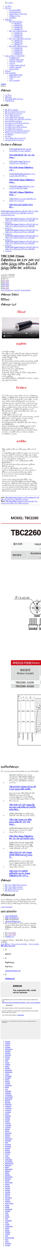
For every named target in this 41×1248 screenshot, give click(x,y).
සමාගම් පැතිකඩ (15, 10)
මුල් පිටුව (8, 6)
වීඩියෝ (8, 71)
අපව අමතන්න (10, 73)
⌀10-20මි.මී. (17, 23)
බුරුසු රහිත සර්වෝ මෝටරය (15, 138)
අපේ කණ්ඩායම (15, 12)
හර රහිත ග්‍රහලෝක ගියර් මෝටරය (17, 130)
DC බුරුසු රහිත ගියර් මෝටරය (20, 38)
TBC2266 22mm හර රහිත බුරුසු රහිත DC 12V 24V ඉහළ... (20, 821)
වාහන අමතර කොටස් (17, 65)
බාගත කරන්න (25, 290)
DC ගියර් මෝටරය (15, 21)
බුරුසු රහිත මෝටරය (12, 115)
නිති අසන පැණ (14, 77)
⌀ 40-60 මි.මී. (18, 29)
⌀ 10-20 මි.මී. (18, 48)
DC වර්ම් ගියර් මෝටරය (13, 113)
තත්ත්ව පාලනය (14, 16)
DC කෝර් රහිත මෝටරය (18, 46)
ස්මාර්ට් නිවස (14, 69)
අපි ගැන (8, 8)
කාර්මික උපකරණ (15, 61)
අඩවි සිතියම (5, 944)
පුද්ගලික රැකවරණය (16, 59)
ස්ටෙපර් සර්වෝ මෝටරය (14, 140)
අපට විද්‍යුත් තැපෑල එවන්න (10, 290)
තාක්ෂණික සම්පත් (15, 75)
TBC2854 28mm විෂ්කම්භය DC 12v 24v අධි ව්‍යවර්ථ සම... (22, 837)
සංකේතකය (9, 134)
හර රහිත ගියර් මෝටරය (13, 129)
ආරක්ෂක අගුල (14, 57)
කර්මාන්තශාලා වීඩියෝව (18, 14)
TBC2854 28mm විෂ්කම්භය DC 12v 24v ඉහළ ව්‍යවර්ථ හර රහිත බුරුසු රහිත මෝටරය (19, 502)
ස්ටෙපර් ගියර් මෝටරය (13, 121)
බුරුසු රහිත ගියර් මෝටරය (14, 117)
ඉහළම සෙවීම (34, 944)
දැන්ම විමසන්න (6, 907)
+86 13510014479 (11, 916)
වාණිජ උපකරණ (15, 67)
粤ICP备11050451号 (8, 946)
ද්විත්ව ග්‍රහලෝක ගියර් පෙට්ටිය (16, 132)
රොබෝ (12, 63)
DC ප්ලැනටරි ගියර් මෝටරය (15, 111)
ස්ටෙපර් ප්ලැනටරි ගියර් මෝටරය (17, 123)
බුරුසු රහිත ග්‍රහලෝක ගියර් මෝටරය (18, 119)
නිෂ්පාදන (8, 19)
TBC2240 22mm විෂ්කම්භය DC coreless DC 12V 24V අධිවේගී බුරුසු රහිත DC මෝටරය (20, 498)
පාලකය (8, 136)
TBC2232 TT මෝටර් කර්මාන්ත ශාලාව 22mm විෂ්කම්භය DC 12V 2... (19, 873)
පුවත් (11, 78)
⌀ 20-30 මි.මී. (18, 25)
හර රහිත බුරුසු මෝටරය (14, 125)
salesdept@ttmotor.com (12, 921)
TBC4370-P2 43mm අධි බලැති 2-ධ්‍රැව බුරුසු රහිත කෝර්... (22, 788)
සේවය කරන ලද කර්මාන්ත (14, 56)
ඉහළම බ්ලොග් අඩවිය (19, 944)
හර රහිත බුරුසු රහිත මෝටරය (16, 127)
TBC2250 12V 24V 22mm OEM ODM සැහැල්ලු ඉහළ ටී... (20, 854)
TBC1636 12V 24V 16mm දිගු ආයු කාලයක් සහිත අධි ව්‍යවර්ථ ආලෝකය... (22, 807)
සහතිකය (12, 18)
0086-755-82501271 (12, 918)
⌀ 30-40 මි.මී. (18, 27)
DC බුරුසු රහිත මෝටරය (18, 31)
